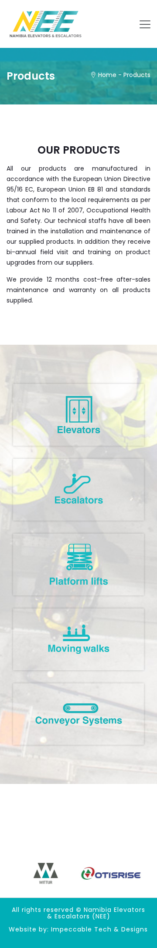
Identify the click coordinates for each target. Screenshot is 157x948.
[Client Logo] (45, 873)
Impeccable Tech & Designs (99, 929)
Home (107, 75)
